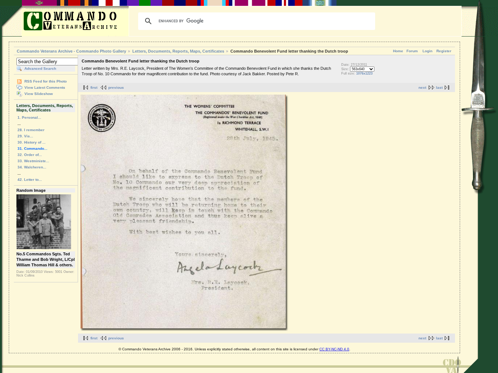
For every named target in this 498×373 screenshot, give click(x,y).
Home (398, 51)
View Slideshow (38, 94)
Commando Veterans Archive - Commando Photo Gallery (71, 51)
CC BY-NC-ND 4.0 (334, 349)
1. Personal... (29, 117)
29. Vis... (25, 136)
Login (427, 51)
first (93, 87)
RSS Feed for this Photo (45, 81)
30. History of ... (31, 142)
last (439, 87)
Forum (412, 51)
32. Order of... (29, 155)
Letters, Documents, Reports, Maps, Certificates (178, 51)
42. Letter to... (29, 180)
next (422, 87)
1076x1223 (364, 73)
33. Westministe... (33, 161)
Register (443, 51)
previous (116, 87)
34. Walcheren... (31, 167)
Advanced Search (40, 68)
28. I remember (30, 130)
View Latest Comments (44, 87)
